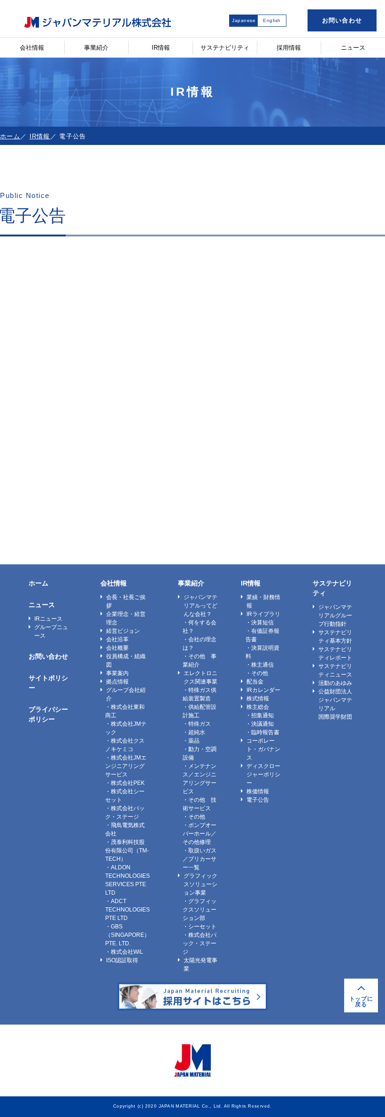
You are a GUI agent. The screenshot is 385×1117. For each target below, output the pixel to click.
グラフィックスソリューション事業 (200, 884)
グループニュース (51, 631)
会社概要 (117, 648)
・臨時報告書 (262, 732)
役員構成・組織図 (126, 660)
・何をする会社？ (199, 626)
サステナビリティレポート (335, 653)
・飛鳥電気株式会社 (125, 829)
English (272, 20)
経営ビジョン (123, 631)
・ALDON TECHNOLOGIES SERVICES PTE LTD (127, 880)
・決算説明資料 (262, 652)
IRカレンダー (263, 690)
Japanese (243, 20)
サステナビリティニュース (335, 670)
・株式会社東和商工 (125, 711)
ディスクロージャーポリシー (263, 774)
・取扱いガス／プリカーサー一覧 (199, 859)
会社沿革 (117, 639)
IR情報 (161, 47)
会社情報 (32, 47)
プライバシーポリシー (48, 714)
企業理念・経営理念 (126, 618)
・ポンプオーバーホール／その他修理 (199, 833)
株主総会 (257, 707)
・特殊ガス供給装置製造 (199, 694)
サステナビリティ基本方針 (335, 636)
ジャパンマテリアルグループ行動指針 (335, 615)
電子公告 (257, 800)
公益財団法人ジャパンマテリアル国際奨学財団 (335, 704)
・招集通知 (260, 715)
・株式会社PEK (125, 783)
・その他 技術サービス (199, 804)
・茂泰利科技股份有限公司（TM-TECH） (127, 850)
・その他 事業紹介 (199, 660)
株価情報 (257, 791)
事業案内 (117, 673)
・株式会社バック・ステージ (125, 812)
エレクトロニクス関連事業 (200, 677)
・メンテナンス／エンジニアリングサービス (199, 779)
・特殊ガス (197, 724)
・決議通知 (260, 724)
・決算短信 (260, 622)
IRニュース (48, 618)
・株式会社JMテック (125, 728)
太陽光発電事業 (200, 964)
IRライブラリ (263, 614)
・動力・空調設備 (199, 753)
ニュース (353, 47)
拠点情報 (117, 681)
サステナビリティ (224, 47)
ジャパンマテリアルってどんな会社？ (200, 605)
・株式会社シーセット (125, 795)
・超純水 (194, 732)
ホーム (10, 136)
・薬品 (191, 740)
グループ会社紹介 (126, 694)
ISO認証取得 (122, 960)
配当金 (254, 681)
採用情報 (289, 47)
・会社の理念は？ (199, 643)
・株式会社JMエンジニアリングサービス (125, 766)
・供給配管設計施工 (199, 711)
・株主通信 (260, 664)
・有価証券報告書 (262, 635)
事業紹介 (96, 47)
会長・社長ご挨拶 (126, 601)
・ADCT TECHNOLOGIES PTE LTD (127, 909)
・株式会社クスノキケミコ (125, 744)
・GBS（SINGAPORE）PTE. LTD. (127, 935)
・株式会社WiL (124, 952)
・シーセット (199, 926)
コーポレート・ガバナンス (263, 749)
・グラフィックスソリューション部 (199, 909)
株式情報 (257, 698)
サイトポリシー (48, 682)
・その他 (194, 816)
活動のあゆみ (335, 683)
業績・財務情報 (263, 601)
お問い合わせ (342, 20)
